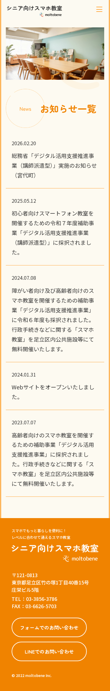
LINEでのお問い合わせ (49, 651)
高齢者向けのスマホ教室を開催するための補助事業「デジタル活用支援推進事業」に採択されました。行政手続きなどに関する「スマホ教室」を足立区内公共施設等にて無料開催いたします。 (53, 459)
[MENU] (99, 9)
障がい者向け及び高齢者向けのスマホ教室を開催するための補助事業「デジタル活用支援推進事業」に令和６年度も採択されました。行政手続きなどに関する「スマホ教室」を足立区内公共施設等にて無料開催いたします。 (53, 319)
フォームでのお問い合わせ (49, 627)
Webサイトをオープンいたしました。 (53, 392)
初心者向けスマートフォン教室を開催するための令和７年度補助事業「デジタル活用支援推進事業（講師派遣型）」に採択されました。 (53, 232)
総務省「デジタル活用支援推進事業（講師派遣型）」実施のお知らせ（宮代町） (54, 165)
